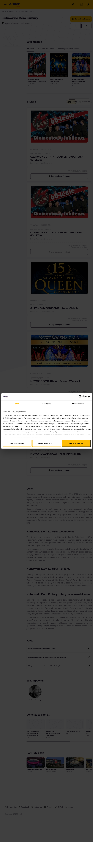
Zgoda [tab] (16, 404)
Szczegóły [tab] (46, 404)
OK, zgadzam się (76, 443)
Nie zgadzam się (17, 443)
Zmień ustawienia (45, 443)
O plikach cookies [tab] (77, 404)
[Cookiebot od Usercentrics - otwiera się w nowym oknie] (80, 397)
